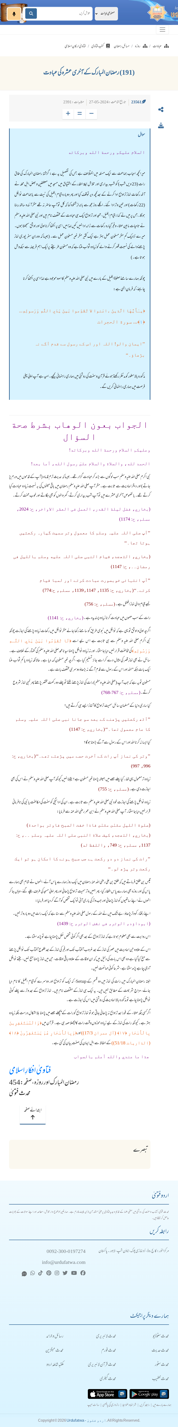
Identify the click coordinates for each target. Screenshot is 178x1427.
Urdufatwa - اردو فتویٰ (86, 1420)
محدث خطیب (160, 1379)
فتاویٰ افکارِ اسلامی (30, 1071)
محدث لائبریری (106, 1336)
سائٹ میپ (93, 1405)
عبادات (157, 46)
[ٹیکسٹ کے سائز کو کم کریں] (91, 114)
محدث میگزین (54, 1351)
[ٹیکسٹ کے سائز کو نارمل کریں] (79, 114)
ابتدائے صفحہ (32, 1110)
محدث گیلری (108, 1379)
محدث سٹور (162, 1365)
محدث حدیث (160, 1351)
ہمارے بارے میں (162, 1405)
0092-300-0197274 (66, 1252)
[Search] (31, 13)
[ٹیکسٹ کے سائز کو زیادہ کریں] (68, 114)
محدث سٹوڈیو (161, 1336)
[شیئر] (161, 110)
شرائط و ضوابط (129, 1405)
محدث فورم (108, 1351)
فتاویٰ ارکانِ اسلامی (75, 46)
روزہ (137, 46)
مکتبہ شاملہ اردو (55, 1365)
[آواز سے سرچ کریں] (14, 14)
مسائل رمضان (121, 46)
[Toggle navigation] (162, 29)
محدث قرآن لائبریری (102, 1365)
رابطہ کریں (145, 1405)
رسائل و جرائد (55, 1336)
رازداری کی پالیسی (110, 1405)
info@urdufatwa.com (64, 1263)
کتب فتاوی (97, 46)
